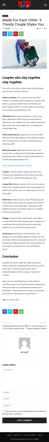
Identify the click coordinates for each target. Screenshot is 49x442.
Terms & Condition (29, 435)
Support (9, 435)
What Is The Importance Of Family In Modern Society (36, 327)
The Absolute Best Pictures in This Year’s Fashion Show (13, 327)
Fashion (11, 12)
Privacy (40, 435)
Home (4, 12)
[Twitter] (10, 33)
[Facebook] (4, 33)
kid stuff (7, 28)
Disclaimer (17, 435)
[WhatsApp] (21, 33)
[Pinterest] (15, 33)
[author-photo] (24, 349)
